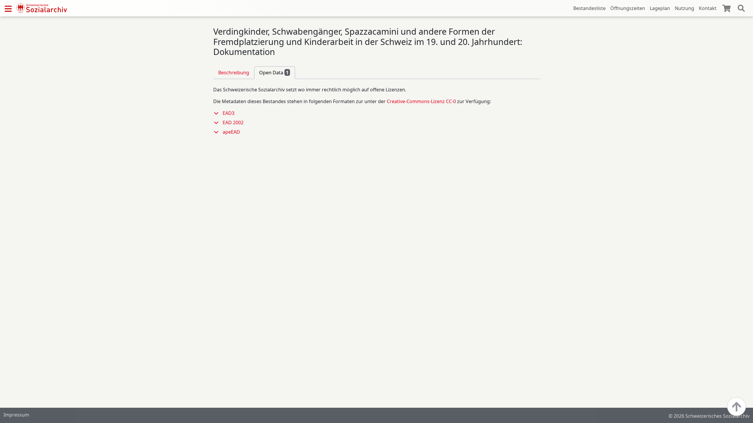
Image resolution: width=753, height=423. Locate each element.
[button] (218, 113)
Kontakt (708, 8)
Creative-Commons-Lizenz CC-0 (421, 101)
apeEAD (231, 132)
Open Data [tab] (274, 72)
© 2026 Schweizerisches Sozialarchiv (709, 416)
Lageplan (660, 8)
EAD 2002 (233, 122)
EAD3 (228, 113)
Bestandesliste (589, 8)
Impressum (16, 415)
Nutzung (684, 8)
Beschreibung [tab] (233, 72)
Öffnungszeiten (627, 8)
